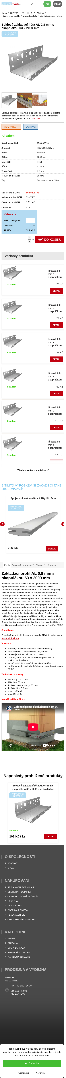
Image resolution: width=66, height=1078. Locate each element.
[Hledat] (29, 5)
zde (47, 1055)
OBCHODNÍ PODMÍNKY (19, 892)
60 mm (40, 175)
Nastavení (40, 1073)
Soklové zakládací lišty (48, 180)
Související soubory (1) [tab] (23, 565)
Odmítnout (23, 1073)
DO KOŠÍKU (52, 239)
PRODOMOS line (45, 148)
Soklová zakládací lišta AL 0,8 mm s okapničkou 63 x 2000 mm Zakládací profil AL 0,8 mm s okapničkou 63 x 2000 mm (33, 787)
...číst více (35, 118)
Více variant (11, 127)
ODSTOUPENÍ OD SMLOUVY (22, 919)
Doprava (31, 127)
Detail (56, 291)
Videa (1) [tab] (40, 565)
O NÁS (11, 868)
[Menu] (59, 5)
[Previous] (2, 524)
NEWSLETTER (15, 905)
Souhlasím (34, 1063)
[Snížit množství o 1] (29, 241)
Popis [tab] (7, 565)
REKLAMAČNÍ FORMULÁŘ (21, 887)
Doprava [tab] (51, 565)
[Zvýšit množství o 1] (29, 238)
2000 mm (41, 157)
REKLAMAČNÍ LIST (17, 915)
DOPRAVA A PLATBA (18, 910)
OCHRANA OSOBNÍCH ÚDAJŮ (23, 896)
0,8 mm (40, 171)
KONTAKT (12, 863)
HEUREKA (13, 901)
